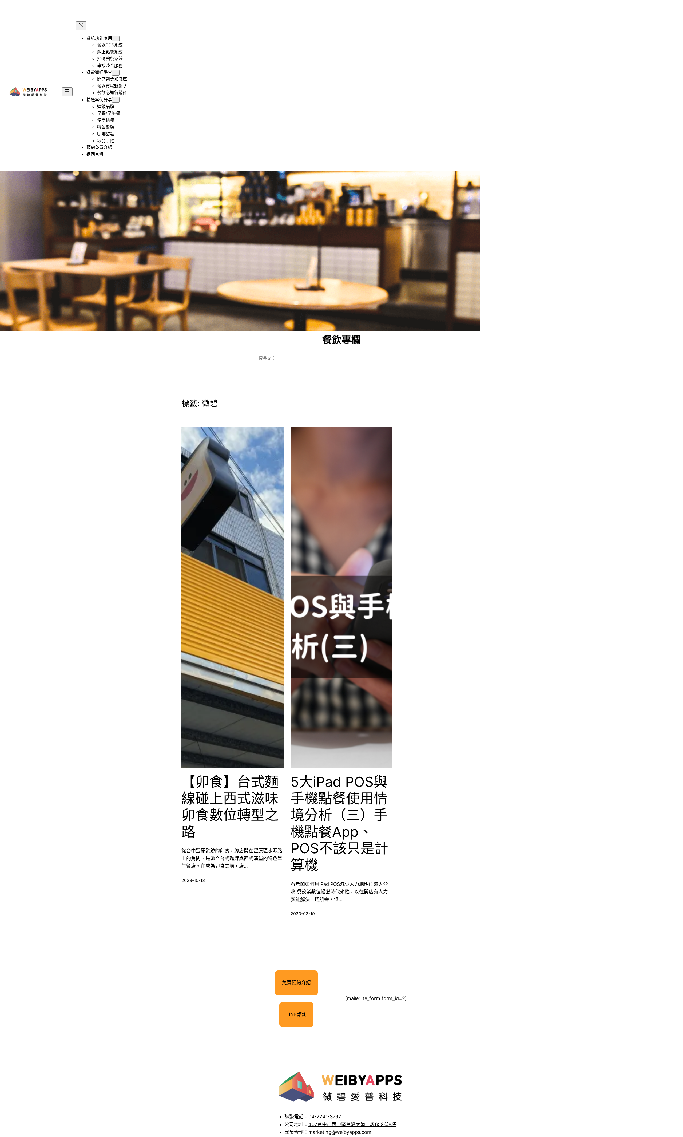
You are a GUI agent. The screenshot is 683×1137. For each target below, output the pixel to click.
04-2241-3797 (324, 1116)
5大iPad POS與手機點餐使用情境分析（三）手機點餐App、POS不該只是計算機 (339, 824)
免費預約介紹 (296, 982)
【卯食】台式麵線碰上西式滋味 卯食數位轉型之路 (230, 807)
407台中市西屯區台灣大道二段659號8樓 (352, 1124)
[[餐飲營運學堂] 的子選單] (116, 73)
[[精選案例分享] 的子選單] (116, 100)
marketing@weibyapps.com (339, 1132)
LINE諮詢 (296, 1014)
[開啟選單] (67, 91)
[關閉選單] (81, 25)
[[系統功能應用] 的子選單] (116, 38)
